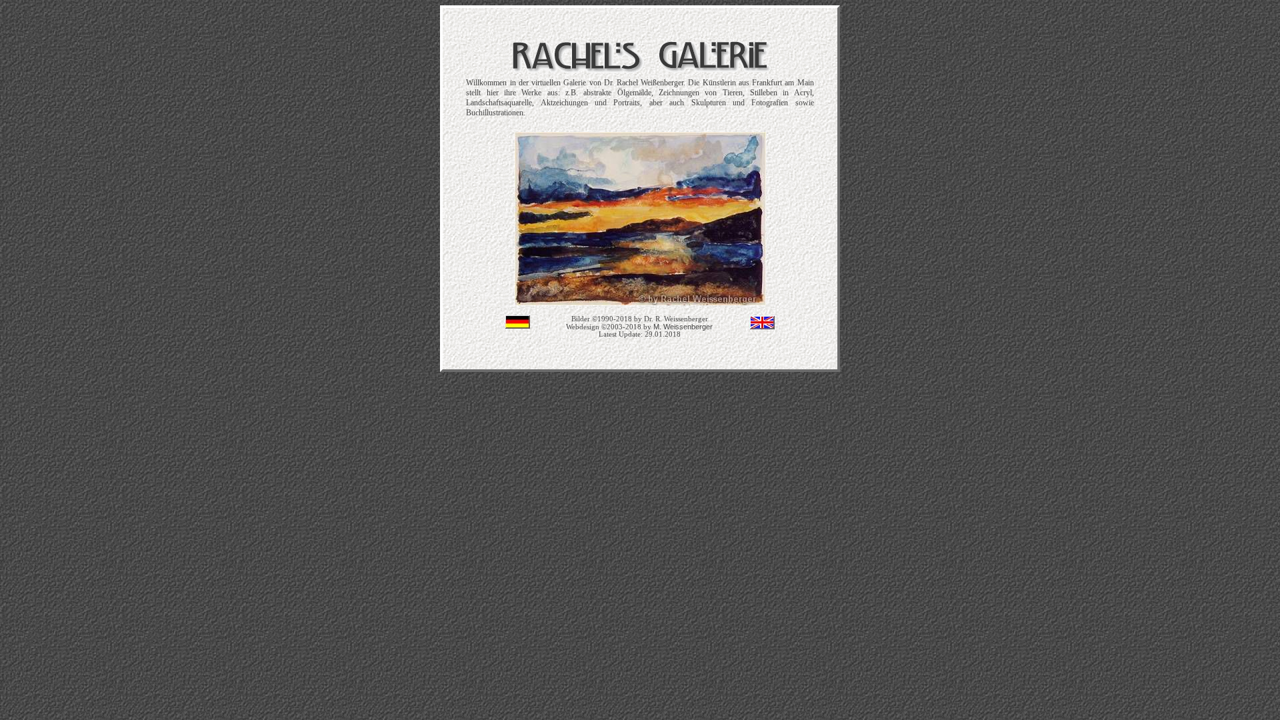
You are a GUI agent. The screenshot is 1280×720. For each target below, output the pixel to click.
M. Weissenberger (683, 327)
